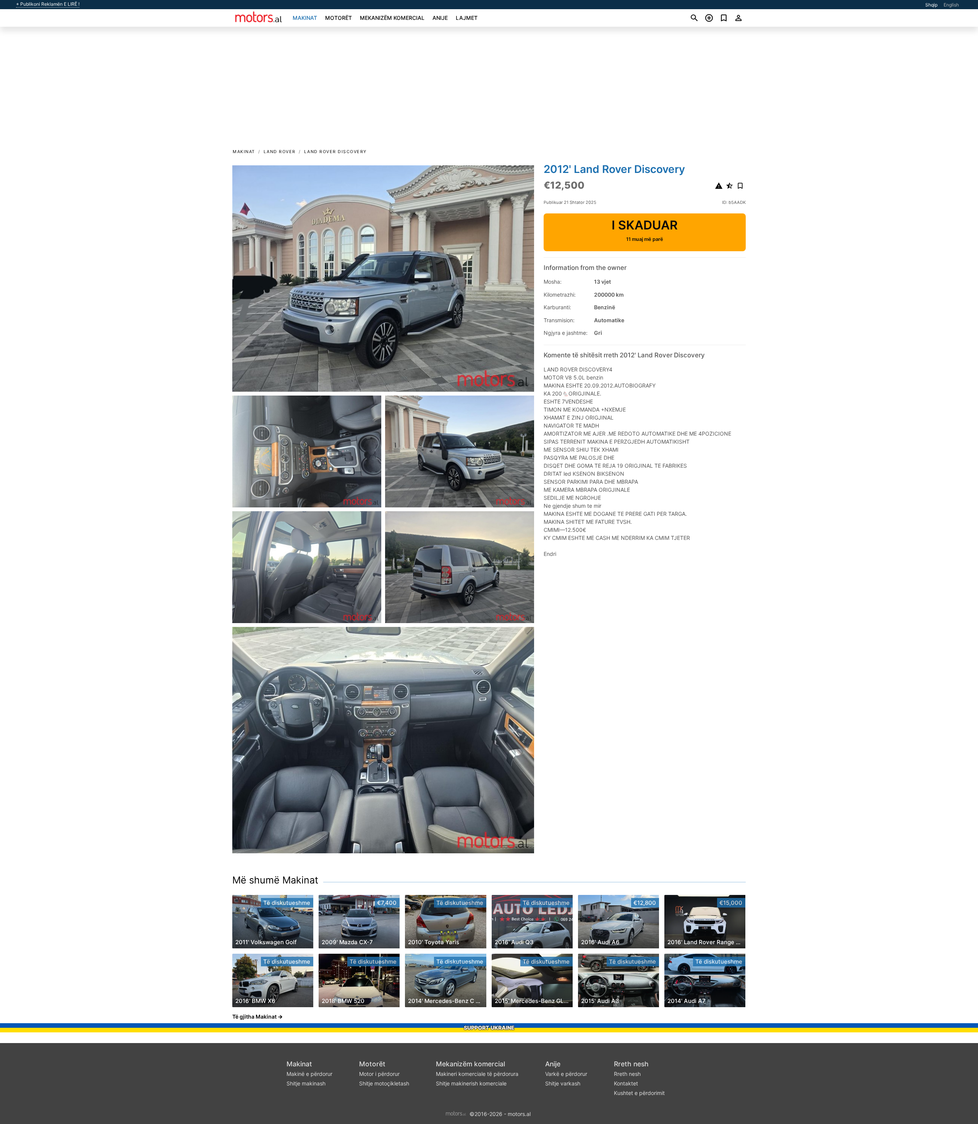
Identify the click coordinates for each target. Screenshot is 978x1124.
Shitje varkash (562, 1083)
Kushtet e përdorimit (639, 1093)
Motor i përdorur (379, 1074)
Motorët (338, 18)
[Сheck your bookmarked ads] (723, 18)
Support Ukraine (489, 1027)
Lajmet (467, 18)
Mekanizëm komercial (392, 18)
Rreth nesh (631, 1064)
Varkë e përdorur (566, 1074)
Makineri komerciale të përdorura (477, 1074)
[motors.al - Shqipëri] (456, 1113)
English (951, 5)
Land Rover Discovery (335, 151)
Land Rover (280, 151)
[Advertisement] (489, 90)
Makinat (305, 18)
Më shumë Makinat (275, 880)
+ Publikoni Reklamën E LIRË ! (47, 4)
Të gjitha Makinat (254, 1016)
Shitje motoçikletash (384, 1083)
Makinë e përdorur (309, 1074)
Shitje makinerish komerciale (471, 1083)
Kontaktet (626, 1083)
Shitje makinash (306, 1083)
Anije (440, 18)
